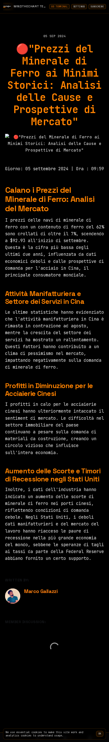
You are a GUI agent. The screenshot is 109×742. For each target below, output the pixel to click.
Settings (79, 6)
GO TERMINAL (59, 6)
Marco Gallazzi (41, 591)
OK (99, 733)
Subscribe (97, 6)
